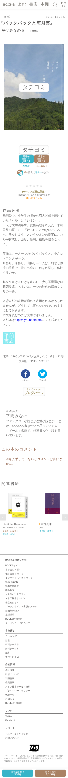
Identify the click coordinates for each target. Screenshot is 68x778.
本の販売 (9, 590)
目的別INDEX (12, 610)
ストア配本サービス (15, 598)
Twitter (8, 716)
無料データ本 (12, 648)
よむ (22, 4)
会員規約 (9, 682)
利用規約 (9, 678)
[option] (15, 512)
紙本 (7, 652)
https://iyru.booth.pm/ (28, 319)
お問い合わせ (12, 738)
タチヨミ (34, 149)
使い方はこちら (34, 198)
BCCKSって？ (12, 565)
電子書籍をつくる (14, 574)
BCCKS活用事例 (13, 619)
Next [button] (65, 517)
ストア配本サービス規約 (17, 686)
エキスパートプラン (15, 594)
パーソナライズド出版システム (21, 606)
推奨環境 (9, 614)
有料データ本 (12, 644)
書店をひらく (12, 602)
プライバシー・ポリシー (17, 690)
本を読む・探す (13, 569)
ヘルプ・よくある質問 (16, 734)
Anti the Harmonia (15, 524)
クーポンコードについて (17, 623)
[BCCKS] (9, 4)
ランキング (11, 636)
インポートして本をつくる (18, 578)
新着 (7, 640)
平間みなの (11, 30)
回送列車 (46, 524)
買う (26, 159)
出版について (12, 674)
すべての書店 (12, 657)
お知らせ (9, 699)
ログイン (63, 4)
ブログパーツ (34, 391)
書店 (33, 4)
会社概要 (9, 670)
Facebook (10, 720)
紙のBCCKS (11, 582)
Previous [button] (3, 517)
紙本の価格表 (12, 586)
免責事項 (9, 694)
